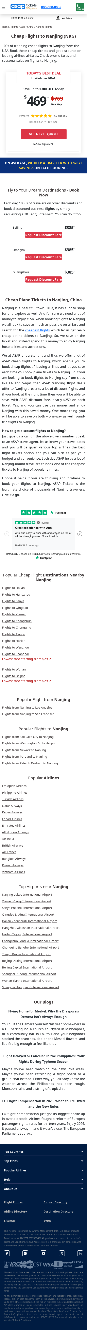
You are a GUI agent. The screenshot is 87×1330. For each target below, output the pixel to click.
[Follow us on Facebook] (7, 1253)
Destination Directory (58, 1211)
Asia (23, 26)
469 (36, 100)
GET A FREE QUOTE (43, 134)
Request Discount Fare (43, 235)
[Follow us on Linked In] (80, 1253)
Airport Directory (55, 1202)
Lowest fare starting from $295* (26, 659)
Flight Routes (13, 1202)
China (30, 26)
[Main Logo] (24, 7)
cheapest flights (37, 330)
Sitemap (10, 1221)
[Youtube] (43, 1253)
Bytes (47, 1221)
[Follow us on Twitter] (62, 1253)
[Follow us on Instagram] (25, 1253)
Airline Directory (15, 1211)
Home (5, 26)
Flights (14, 26)
